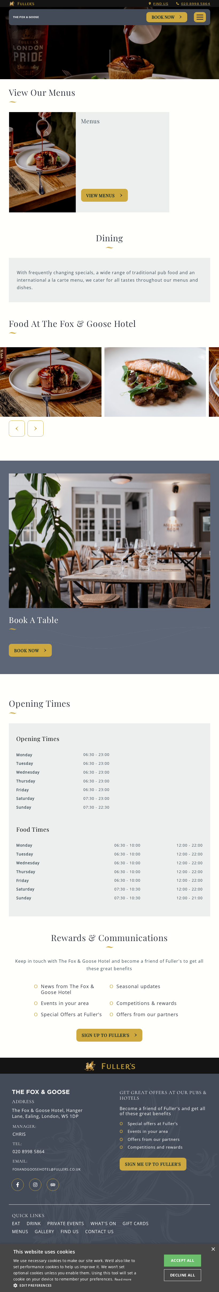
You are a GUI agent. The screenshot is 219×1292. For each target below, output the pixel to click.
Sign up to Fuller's (106, 1035)
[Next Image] (36, 429)
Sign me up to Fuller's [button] (153, 1164)
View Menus (100, 195)
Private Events (65, 1223)
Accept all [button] (182, 1260)
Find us (160, 4)
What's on (103, 1223)
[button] (75, 1285)
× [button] (213, 1249)
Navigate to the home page (26, 17)
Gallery (44, 1231)
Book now (26, 650)
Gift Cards (136, 1223)
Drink (34, 1223)
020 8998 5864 (195, 4)
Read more (123, 1279)
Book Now (163, 17)
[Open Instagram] (35, 1185)
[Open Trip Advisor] (53, 1185)
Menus (20, 1231)
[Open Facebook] (17, 1185)
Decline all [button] (182, 1275)
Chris (19, 1134)
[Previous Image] (17, 429)
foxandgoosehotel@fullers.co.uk (47, 1169)
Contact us (99, 1231)
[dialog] (109, 1268)
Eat (16, 1223)
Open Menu (200, 17)
